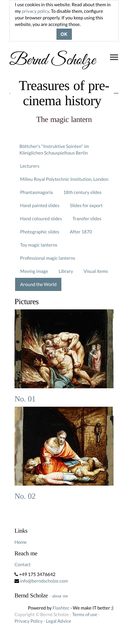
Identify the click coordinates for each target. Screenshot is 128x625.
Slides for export (86, 205)
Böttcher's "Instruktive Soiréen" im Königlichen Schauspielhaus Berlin (54, 149)
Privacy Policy (28, 621)
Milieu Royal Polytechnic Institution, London (64, 179)
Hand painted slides (39, 205)
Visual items (96, 271)
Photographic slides (39, 231)
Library (66, 271)
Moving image (34, 271)
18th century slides (82, 192)
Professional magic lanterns (47, 258)
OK (64, 34)
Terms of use (84, 614)
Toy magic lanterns (38, 245)
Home (20, 542)
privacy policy (35, 11)
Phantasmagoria (36, 192)
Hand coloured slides (41, 218)
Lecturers (29, 166)
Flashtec (61, 608)
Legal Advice (58, 621)
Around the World (38, 284)
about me (60, 595)
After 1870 (81, 231)
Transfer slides (87, 218)
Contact (22, 564)
